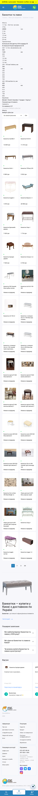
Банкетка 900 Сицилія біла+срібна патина (10, 287)
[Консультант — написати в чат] (33, 786)
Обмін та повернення (26, 732)
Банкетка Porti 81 (26, 139)
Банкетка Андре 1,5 (26, 552)
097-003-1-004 (24, 752)
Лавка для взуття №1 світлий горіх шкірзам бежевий (10, 524)
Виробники (23, 742)
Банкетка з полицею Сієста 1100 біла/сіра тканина (27, 317)
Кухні (3, 756)
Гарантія (22, 727)
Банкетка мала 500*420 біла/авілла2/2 (10, 434)
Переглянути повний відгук (13, 687)
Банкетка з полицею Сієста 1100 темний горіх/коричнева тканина (9, 347)
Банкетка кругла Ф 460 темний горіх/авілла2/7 (27, 405)
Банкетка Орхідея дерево (9, 257)
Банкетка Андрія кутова (8, 553)
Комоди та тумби (7, 759)
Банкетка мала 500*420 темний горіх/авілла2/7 (10, 464)
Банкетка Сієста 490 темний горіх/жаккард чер (27, 465)
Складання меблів (25, 740)
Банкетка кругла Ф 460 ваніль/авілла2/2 (27, 375)
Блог (3, 738)
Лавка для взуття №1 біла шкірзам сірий (27, 494)
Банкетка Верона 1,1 (27, 198)
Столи (4, 762)
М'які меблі (5, 765)
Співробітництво (7, 732)
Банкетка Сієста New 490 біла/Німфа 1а (10, 494)
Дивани (4, 753)
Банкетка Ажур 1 (26, 522)
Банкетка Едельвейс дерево (9, 228)
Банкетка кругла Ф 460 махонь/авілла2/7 (10, 405)
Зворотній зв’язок (7, 735)
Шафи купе (5, 750)
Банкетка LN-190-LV (9, 316)
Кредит (22, 729)
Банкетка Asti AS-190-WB (27, 287)
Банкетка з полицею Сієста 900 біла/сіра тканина (27, 347)
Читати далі (6, 619)
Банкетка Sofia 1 (8, 168)
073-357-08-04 (24, 750)
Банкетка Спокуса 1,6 (27, 257)
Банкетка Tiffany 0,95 (27, 168)
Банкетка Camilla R (9, 139)
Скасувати (5, 108)
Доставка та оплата (8, 729)
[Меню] (3, 7)
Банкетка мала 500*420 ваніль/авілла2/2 (27, 434)
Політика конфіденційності (25, 736)
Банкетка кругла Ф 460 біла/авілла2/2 (10, 375)
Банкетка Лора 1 (25, 227)
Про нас (4, 727)
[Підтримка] (34, 7)
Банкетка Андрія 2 (9, 198)
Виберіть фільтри (14, 108)
